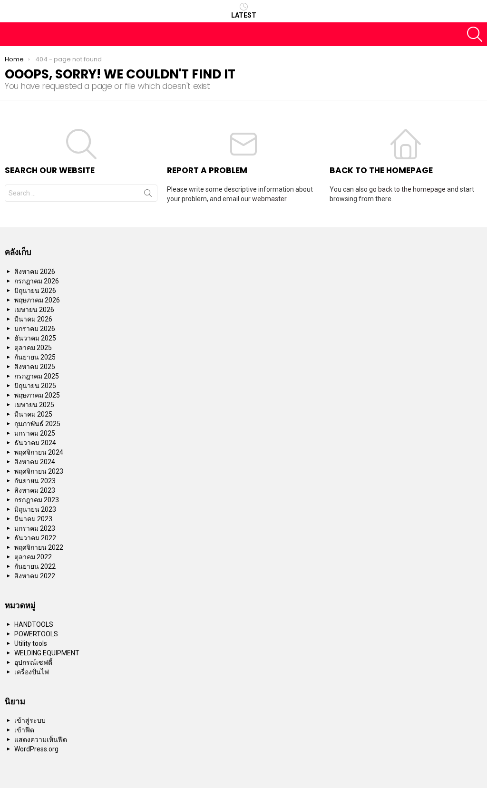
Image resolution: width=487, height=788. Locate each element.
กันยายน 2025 (35, 357)
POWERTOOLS (36, 634)
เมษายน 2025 (34, 405)
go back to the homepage (407, 189)
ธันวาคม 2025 (35, 338)
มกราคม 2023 (34, 528)
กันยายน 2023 (35, 481)
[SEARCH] (474, 34)
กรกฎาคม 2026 (36, 281)
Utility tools (30, 643)
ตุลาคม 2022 (33, 557)
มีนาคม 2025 (33, 414)
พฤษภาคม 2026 (37, 300)
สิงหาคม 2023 (34, 490)
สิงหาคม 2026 (34, 271)
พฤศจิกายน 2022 (38, 547)
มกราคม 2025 (34, 433)
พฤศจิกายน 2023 (38, 471)
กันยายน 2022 (35, 566)
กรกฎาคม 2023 (36, 500)
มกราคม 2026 (34, 328)
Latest (243, 15)
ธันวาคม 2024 (35, 443)
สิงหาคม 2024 (34, 462)
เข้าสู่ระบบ (30, 720)
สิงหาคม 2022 (34, 576)
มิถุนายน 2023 (35, 509)
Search (147, 195)
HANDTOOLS (33, 624)
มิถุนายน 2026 (35, 290)
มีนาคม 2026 (33, 319)
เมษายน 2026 (34, 309)
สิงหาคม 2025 (34, 366)
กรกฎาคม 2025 (36, 376)
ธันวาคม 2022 (35, 538)
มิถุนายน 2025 (35, 385)
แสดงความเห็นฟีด (40, 739)
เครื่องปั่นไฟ (31, 672)
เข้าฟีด (24, 730)
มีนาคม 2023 (33, 519)
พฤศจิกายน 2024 (38, 452)
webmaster (269, 199)
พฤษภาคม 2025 (37, 395)
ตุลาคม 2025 (33, 347)
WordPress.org (36, 749)
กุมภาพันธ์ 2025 (37, 424)
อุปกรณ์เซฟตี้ (33, 662)
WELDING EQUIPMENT (46, 653)
